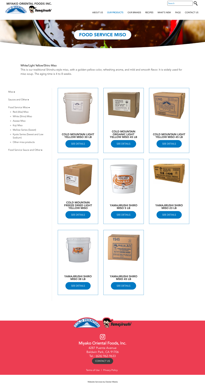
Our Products (115, 12)
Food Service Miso (18, 107)
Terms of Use (93, 370)
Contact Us (191, 12)
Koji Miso (18, 125)
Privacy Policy (110, 370)
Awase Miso (19, 121)
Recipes (149, 12)
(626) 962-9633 (106, 356)
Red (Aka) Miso (21, 112)
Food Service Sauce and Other (24, 150)
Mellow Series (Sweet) (24, 130)
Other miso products (24, 142)
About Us (97, 12)
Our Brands (134, 12)
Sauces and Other (17, 99)
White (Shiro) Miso (22, 116)
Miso (10, 91)
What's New (164, 12)
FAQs (178, 12)
